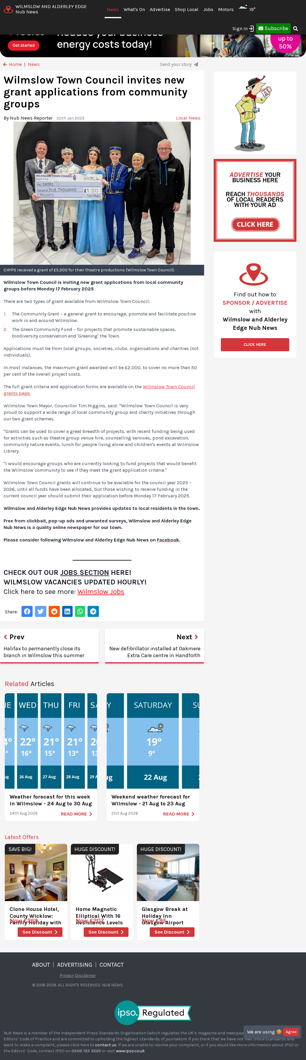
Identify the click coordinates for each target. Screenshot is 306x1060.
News (113, 9)
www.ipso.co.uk (130, 1050)
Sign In (240, 28)
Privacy (67, 975)
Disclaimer (85, 975)
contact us (106, 1044)
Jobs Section (84, 572)
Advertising (74, 964)
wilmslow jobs (100, 591)
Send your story (176, 64)
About (41, 964)
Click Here (255, 344)
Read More (74, 814)
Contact (112, 964)
